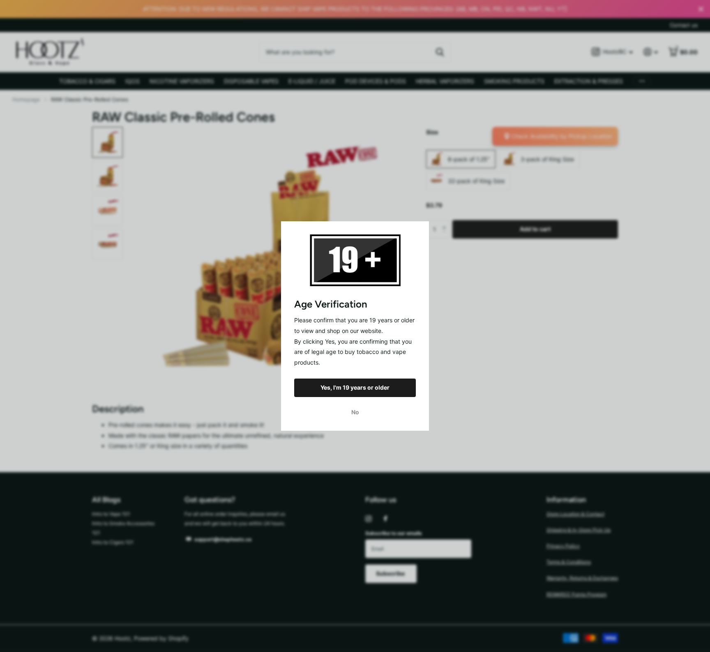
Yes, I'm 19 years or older (355, 387)
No (355, 412)
